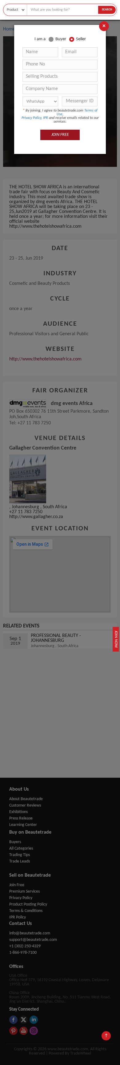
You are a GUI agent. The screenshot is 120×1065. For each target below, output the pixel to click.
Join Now (116, 639)
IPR (45, 118)
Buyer (60, 39)
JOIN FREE (60, 134)
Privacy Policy (31, 118)
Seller (81, 39)
